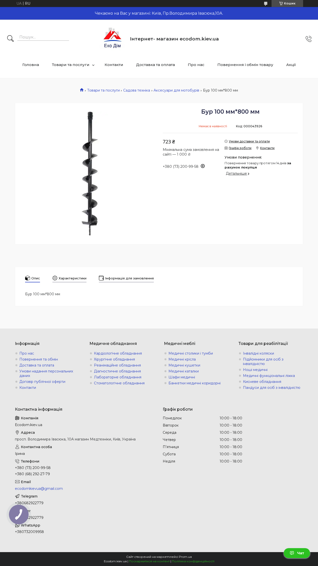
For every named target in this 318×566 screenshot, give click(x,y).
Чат (300, 553)
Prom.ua (185, 557)
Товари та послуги (70, 64)
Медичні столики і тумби (190, 353)
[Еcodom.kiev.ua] (112, 39)
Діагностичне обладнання (117, 371)
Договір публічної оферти (42, 381)
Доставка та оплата (155, 64)
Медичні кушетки (184, 365)
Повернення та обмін (38, 359)
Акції (291, 64)
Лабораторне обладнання (117, 377)
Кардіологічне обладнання (118, 353)
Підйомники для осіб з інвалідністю (263, 361)
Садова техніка (136, 90)
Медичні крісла (182, 359)
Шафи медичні (181, 377)
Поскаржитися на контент (149, 561)
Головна (30, 64)
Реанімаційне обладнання (117, 365)
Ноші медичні (255, 369)
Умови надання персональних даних (46, 373)
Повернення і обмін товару (245, 64)
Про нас (196, 64)
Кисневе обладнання (262, 381)
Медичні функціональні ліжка (269, 375)
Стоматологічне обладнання (119, 383)
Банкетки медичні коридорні (194, 383)
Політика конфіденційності (193, 561)
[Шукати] (10, 39)
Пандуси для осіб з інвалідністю (271, 387)
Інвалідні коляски (258, 353)
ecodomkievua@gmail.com (39, 488)
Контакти (114, 64)
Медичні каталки (183, 371)
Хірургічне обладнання (114, 359)
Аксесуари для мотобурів (176, 90)
